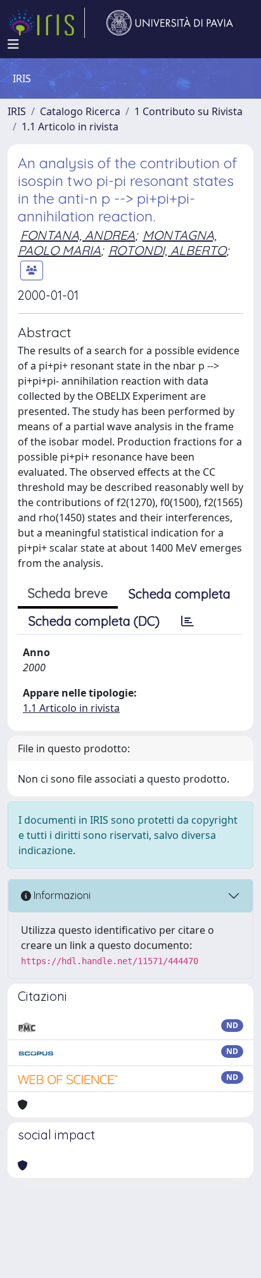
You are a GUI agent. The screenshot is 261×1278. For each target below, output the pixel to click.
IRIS (17, 111)
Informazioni (61, 895)
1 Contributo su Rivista (188, 111)
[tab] (187, 621)
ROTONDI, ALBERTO (167, 250)
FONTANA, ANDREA (77, 235)
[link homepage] (46, 23)
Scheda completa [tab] (180, 594)
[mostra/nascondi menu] (13, 44)
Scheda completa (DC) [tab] (94, 621)
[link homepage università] (169, 23)
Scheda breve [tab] (68, 593)
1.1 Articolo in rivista (70, 126)
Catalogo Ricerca (80, 111)
